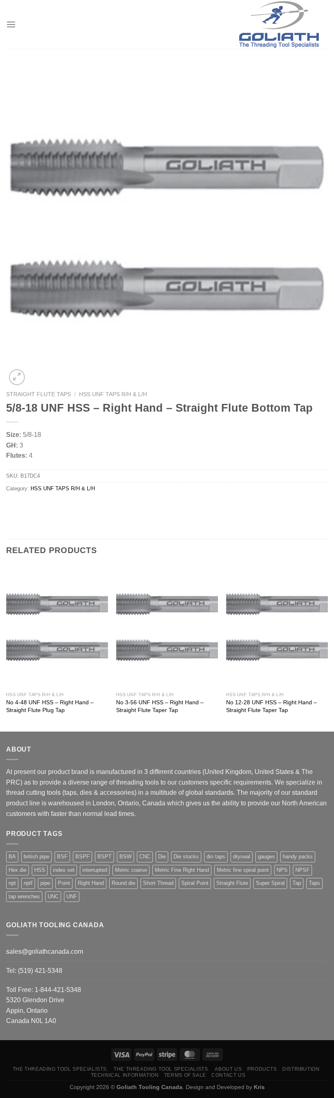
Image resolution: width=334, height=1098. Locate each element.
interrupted (94, 870)
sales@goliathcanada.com (44, 951)
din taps (216, 856)
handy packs (298, 856)
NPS (282, 870)
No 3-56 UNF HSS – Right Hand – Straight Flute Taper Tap (160, 706)
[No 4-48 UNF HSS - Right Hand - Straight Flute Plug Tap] (57, 626)
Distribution (300, 1069)
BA (12, 856)
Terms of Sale (185, 1075)
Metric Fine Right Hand (182, 870)
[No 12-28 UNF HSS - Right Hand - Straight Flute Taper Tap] (277, 626)
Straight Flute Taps (38, 394)
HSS (39, 870)
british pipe (36, 856)
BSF (62, 856)
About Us (228, 1069)
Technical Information (125, 1075)
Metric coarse (131, 870)
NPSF (302, 870)
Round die (123, 883)
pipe (45, 883)
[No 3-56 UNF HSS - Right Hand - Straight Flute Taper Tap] (167, 626)
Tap (296, 883)
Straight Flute (232, 883)
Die (162, 856)
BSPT (104, 856)
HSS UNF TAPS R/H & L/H (113, 394)
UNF (71, 896)
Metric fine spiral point (243, 870)
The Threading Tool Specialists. (60, 1069)
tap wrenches (24, 896)
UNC (53, 896)
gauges (266, 856)
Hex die (17, 870)
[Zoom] (17, 377)
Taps (314, 883)
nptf (28, 883)
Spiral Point (195, 883)
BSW (125, 856)
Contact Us (228, 1075)
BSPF (82, 856)
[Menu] (11, 24)
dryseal (241, 856)
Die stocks (186, 856)
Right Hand (91, 883)
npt (12, 883)
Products (262, 1069)
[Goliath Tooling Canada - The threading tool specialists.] (279, 24)
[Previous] (6, 647)
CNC (144, 856)
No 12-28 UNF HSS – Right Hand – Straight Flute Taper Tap (271, 706)
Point (64, 883)
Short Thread (158, 883)
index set (64, 870)
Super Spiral (270, 883)
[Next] (327, 647)
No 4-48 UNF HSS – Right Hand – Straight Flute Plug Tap (50, 706)
